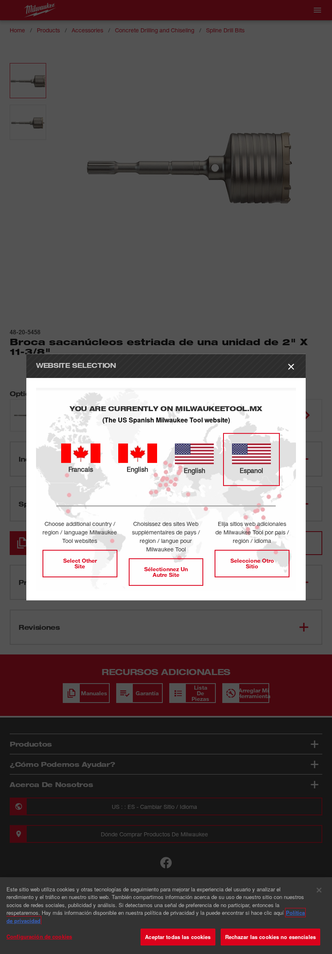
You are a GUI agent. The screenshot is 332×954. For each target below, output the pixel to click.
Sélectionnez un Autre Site (166, 572)
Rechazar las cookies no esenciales (270, 937)
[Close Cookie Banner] (319, 890)
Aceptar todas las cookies (178, 937)
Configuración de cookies (39, 936)
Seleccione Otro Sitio (252, 563)
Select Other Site (80, 563)
